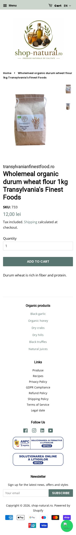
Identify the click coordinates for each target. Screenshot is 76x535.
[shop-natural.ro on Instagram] (34, 431)
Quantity (10, 238)
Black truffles (38, 342)
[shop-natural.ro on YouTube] (50, 431)
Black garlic (38, 314)
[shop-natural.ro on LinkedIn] (42, 431)
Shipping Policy (38, 399)
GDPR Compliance (38, 387)
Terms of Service (38, 405)
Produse (38, 370)
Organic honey (38, 321)
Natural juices (38, 349)
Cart (57, 6)
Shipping (30, 222)
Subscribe (61, 493)
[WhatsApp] (67, 526)
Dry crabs (38, 328)
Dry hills (38, 335)
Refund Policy (38, 393)
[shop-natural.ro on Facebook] (25, 431)
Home (7, 73)
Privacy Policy (38, 382)
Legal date (38, 410)
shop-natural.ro (42, 505)
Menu (12, 5)
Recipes (38, 376)
